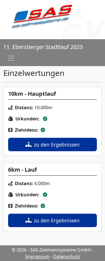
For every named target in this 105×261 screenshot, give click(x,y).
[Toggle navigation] (11, 58)
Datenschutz (66, 256)
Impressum (37, 256)
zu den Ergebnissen (57, 144)
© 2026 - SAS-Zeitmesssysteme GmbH (51, 250)
